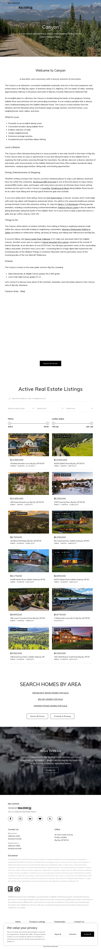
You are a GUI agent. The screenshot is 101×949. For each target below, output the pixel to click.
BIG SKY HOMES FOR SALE (50, 699)
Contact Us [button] (50, 770)
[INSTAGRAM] (20, 818)
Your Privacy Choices (50, 946)
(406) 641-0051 (14, 836)
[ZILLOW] (59, 818)
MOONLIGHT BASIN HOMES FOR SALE (50, 693)
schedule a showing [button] (62, 716)
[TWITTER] (49, 818)
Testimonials (59, 921)
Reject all (58, 934)
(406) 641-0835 (14, 846)
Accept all (87, 934)
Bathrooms (41, 408)
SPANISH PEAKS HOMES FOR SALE (50, 706)
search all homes (37, 716)
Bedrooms (71, 408)
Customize (72, 934)
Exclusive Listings (37, 921)
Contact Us (79, 921)
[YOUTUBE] (40, 818)
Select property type (16, 408)
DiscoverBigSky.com (31, 897)
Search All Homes (50, 363)
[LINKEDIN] (30, 818)
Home (18, 921)
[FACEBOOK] (10, 818)
